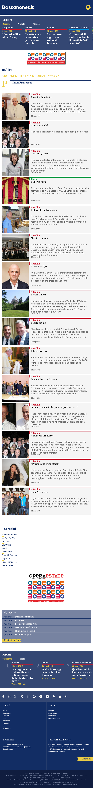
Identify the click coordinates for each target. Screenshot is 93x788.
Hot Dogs (19, 620)
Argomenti (7, 728)
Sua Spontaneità (39, 125)
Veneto (21, 23)
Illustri (34, 179)
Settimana (7, 658)
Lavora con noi (54, 718)
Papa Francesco (9, 562)
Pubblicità (52, 716)
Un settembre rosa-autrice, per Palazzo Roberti (33, 39)
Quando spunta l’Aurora (26, 627)
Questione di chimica (24, 617)
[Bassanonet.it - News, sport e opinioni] (46, 7)
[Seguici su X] (21, 697)
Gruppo (51, 710)
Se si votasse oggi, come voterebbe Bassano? (54, 39)
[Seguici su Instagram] (9, 697)
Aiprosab (6, 541)
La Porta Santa (38, 181)
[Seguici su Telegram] (40, 697)
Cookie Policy (35, 784)
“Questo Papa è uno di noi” (45, 463)
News (5, 710)
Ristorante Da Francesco (44, 210)
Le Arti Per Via (8, 538)
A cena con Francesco (42, 435)
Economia (7, 713)
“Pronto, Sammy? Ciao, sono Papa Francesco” (54, 407)
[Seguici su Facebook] (3, 697)
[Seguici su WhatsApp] (34, 697)
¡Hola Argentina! (39, 491)
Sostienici (86, 758)
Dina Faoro (7, 551)
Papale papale (38, 322)
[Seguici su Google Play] (66, 697)
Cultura (6, 716)
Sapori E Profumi (9, 555)
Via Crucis (6, 545)
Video (5, 726)
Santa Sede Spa (39, 266)
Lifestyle (6, 723)
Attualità (35, 94)
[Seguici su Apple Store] (60, 697)
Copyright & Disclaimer (51, 784)
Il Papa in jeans (39, 351)
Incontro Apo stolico (41, 97)
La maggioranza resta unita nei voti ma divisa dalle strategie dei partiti (22, 674)
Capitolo (6, 558)
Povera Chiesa (38, 294)
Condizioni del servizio (70, 784)
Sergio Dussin (8, 565)
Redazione (52, 713)
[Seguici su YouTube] (47, 697)
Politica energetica (23, 634)
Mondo (36, 23)
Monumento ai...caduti (25, 631)
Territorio (6, 721)
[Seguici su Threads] (15, 697)
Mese (22, 658)
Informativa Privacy (21, 784)
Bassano (6, 23)
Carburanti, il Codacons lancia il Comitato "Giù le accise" (79, 39)
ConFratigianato (39, 153)
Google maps (8, 749)
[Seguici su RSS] (53, 697)
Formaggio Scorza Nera (26, 624)
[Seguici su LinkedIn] (28, 697)
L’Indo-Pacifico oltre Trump (11, 36)
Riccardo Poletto (9, 534)
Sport (5, 718)
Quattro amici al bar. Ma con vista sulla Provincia (82, 672)
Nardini (5, 548)
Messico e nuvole (40, 238)
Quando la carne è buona (44, 379)
